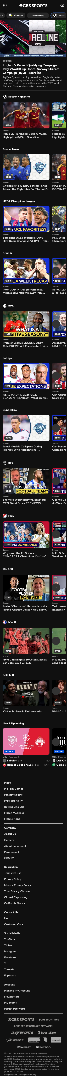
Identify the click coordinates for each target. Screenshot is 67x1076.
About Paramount (15, 830)
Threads (9, 950)
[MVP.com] (55, 1020)
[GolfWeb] (42, 1027)
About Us (10, 818)
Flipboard (10, 956)
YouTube (9, 920)
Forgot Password (14, 989)
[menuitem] (13, 15)
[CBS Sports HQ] (47, 1000)
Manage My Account (17, 971)
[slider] (32, 46)
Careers (9, 824)
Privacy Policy (12, 863)
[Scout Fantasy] (23, 1027)
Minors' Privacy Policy (17, 869)
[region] (32, 38)
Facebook (10, 938)
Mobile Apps (12, 803)
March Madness (14, 797)
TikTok (8, 926)
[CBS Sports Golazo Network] (32, 1007)
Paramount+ (11, 836)
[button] (5, 5)
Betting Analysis (14, 791)
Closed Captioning (15, 878)
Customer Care (13, 905)
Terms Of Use (12, 857)
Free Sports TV (13, 785)
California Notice (14, 884)
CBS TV (9, 842)
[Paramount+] (13, 1020)
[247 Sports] (21, 1013)
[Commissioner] (36, 1020)
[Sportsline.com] (45, 1013)
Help (7, 899)
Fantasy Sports (13, 779)
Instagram (10, 932)
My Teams (10, 983)
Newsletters (11, 977)
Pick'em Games (13, 773)
